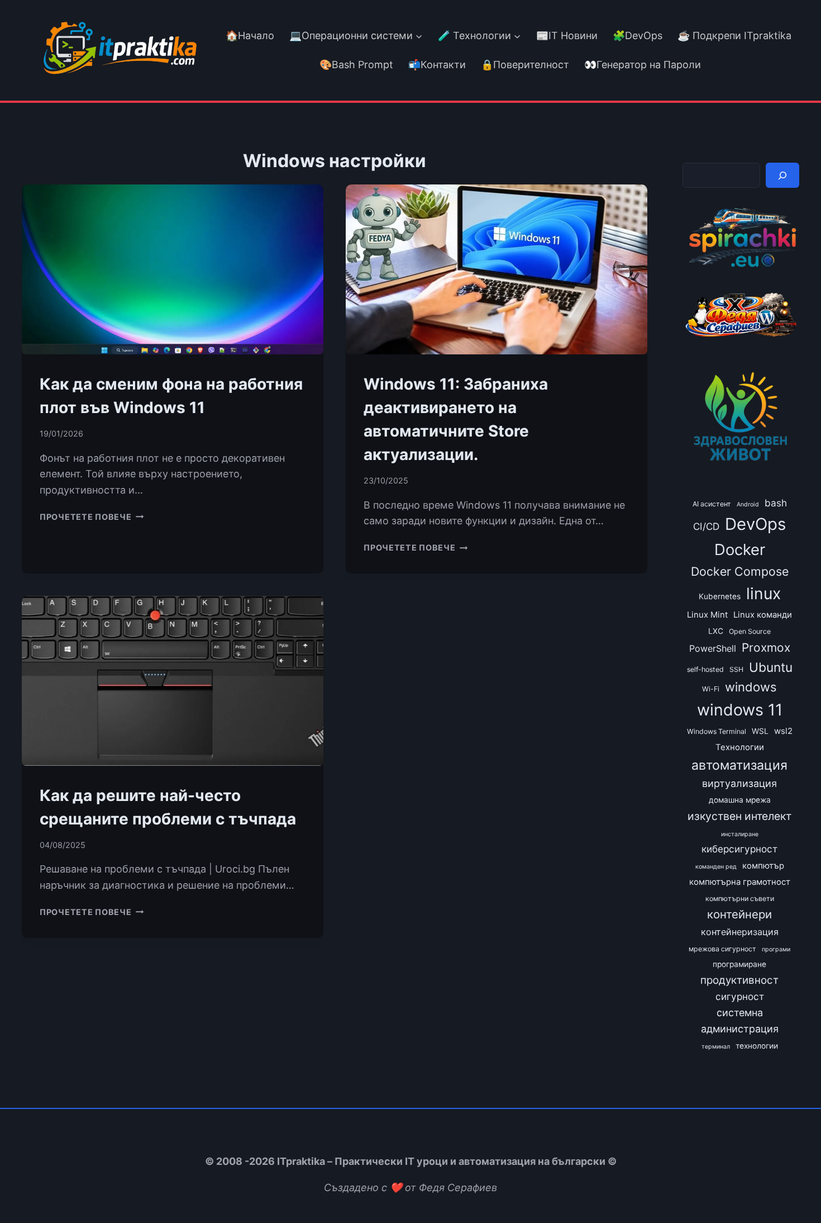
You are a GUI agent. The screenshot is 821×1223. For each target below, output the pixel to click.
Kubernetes (720, 596)
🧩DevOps (637, 35)
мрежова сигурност (722, 949)
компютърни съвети (739, 898)
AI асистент (712, 504)
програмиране (739, 964)
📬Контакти (437, 64)
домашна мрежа (740, 799)
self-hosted (705, 669)
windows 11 (739, 709)
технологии (757, 1045)
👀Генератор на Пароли (642, 64)
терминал (715, 1046)
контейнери (739, 914)
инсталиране (739, 834)
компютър (763, 866)
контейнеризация (740, 931)
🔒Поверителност (525, 64)
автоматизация (739, 765)
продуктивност (739, 980)
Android (748, 504)
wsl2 (783, 731)
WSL (760, 731)
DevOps (755, 524)
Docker (739, 549)
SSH (736, 669)
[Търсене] (782, 175)
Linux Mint (707, 615)
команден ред (716, 866)
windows (751, 687)
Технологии (739, 747)
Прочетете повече (92, 517)
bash (776, 503)
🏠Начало (250, 35)
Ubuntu (771, 667)
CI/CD (706, 526)
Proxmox (766, 648)
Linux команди (762, 615)
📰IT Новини (567, 35)
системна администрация (740, 1021)
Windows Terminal (716, 731)
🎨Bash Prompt (355, 64)
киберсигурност (739, 849)
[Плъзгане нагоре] (792, 1189)
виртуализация (739, 783)
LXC (715, 631)
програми (776, 949)
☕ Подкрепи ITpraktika (734, 35)
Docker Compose (740, 571)
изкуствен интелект (739, 816)
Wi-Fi (710, 689)
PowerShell (712, 648)
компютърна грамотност (739, 882)
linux (763, 593)
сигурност (739, 996)
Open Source (750, 631)
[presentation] (172, 269)
